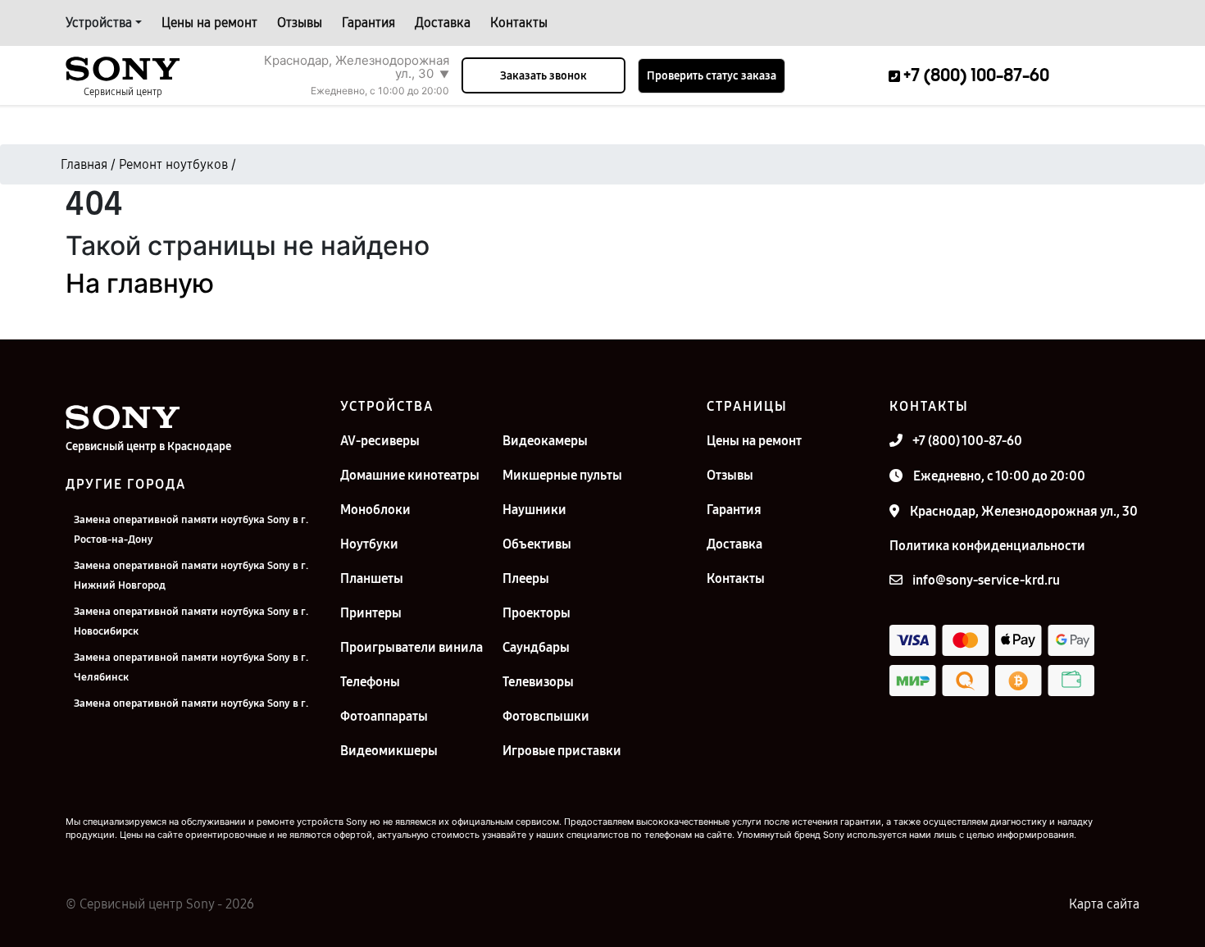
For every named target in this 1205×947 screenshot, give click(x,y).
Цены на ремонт (209, 22)
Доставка (443, 22)
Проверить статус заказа (711, 76)
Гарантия (368, 22)
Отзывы (299, 22)
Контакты (519, 22)
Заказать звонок (543, 76)
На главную (140, 283)
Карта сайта (1104, 904)
